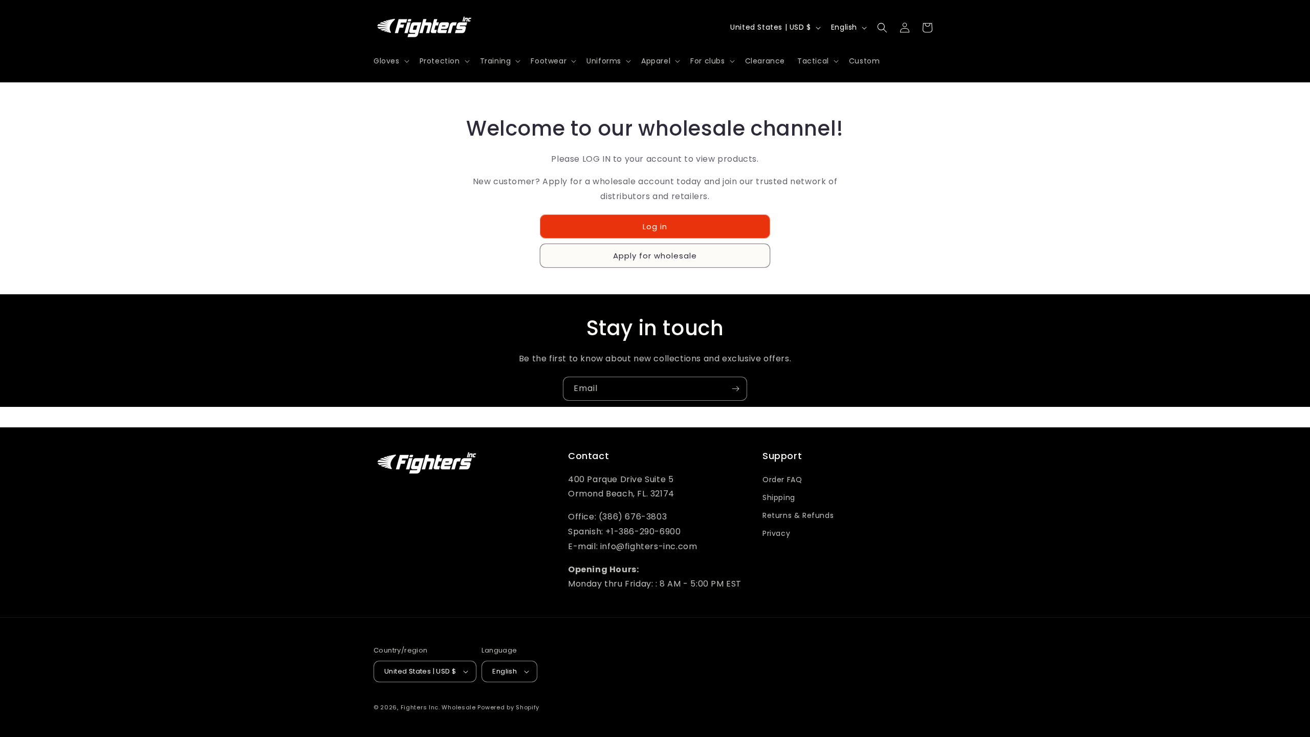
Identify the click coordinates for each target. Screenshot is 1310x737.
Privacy (776, 533)
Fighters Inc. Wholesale (438, 707)
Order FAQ (782, 479)
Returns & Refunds (798, 515)
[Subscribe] (735, 389)
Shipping (778, 497)
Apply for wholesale (655, 255)
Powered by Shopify (508, 707)
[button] (390, 61)
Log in (655, 226)
